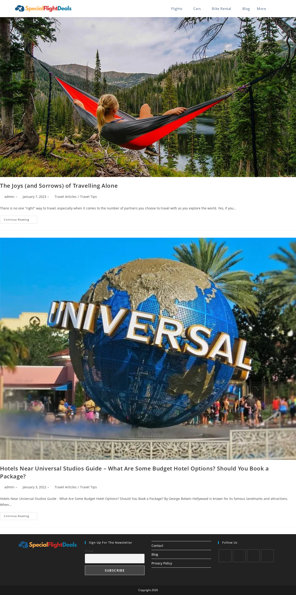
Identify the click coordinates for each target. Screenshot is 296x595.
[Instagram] (253, 555)
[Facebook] (239, 555)
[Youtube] (267, 555)
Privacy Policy (161, 563)
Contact (157, 545)
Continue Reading (20, 220)
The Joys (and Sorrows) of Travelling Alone (59, 185)
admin (9, 196)
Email (89, 551)
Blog (154, 554)
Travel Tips (88, 196)
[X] (225, 555)
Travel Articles (66, 196)
